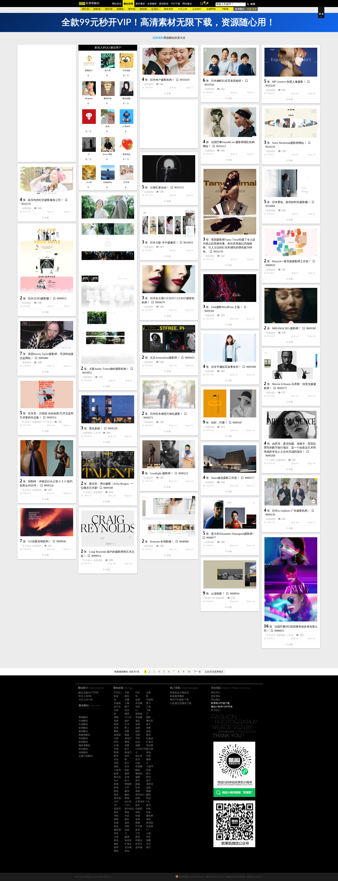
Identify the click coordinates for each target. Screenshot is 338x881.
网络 (116, 851)
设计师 (149, 749)
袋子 (148, 847)
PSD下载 (175, 3)
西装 (116, 773)
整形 (127, 812)
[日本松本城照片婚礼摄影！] (168, 394)
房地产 (128, 738)
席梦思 (149, 784)
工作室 (96, 433)
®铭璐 (225, 9)
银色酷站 (83, 741)
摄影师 (117, 829)
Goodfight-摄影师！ (161, 473)
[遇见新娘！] (107, 409)
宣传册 (149, 745)
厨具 (137, 759)
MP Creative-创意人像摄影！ (289, 81)
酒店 (137, 720)
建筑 (148, 794)
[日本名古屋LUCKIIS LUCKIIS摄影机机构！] (168, 279)
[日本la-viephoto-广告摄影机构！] (290, 492)
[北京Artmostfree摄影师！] (168, 339)
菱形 (127, 791)
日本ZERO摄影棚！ (40, 298)
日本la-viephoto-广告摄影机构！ (291, 510)
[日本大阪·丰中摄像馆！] (168, 223)
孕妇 (148, 819)
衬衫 (116, 759)
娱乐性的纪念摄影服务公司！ (46, 200)
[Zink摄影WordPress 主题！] (229, 288)
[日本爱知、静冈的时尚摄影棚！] (290, 183)
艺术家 (138, 826)
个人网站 (271, 460)
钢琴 (116, 847)
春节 (148, 780)
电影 (127, 770)
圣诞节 (117, 808)
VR (147, 801)
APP (127, 787)
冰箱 (137, 734)
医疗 (127, 749)
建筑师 (149, 815)
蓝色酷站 (83, 727)
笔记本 (138, 756)
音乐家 (128, 847)
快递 (137, 815)
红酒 (116, 745)
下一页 (197, 671)
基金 (116, 840)
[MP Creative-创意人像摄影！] (290, 62)
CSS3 (127, 805)
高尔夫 (117, 777)
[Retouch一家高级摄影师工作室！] (290, 242)
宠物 (116, 717)
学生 (148, 836)
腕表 (148, 759)
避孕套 (138, 713)
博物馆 (128, 784)
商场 (148, 752)
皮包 (127, 851)
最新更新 (168, 9)
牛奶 (148, 756)
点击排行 (196, 9)
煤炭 (116, 794)
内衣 (127, 710)
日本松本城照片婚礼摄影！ (166, 413)
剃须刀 (128, 752)
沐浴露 (138, 703)
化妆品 (149, 738)
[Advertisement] (46, 103)
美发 (116, 826)
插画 (116, 724)
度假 (116, 791)
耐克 (148, 734)
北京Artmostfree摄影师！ (165, 357)
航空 (148, 777)
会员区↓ (155, 9)
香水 (148, 773)
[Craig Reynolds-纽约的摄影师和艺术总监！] (107, 528)
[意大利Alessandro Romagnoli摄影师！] (229, 514)
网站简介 (215, 692)
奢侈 (127, 741)
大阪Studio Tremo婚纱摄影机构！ (109, 368)
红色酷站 (83, 724)
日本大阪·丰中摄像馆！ (164, 242)
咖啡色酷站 (84, 745)
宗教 (148, 727)
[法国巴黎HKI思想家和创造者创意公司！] (290, 579)
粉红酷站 (83, 749)
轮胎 (148, 770)
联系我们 (215, 710)
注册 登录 (252, 9)
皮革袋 (138, 847)
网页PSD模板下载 (179, 699)
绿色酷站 (83, 752)
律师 (116, 819)
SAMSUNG (141, 749)
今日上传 (182, 9)
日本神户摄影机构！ (162, 79)
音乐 (127, 766)
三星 (148, 706)
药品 (148, 798)
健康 (148, 791)
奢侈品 (138, 773)
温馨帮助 (211, 9)
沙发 (116, 710)
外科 (148, 808)
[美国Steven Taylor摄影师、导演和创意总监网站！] (46, 335)
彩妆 (116, 696)
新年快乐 (129, 808)
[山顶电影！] (229, 574)
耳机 (137, 706)
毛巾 (116, 780)
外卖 (127, 815)
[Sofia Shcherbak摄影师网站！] (290, 123)
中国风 (149, 699)
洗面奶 (117, 703)
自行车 (117, 706)
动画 (137, 724)
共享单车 (140, 801)
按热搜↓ (144, 9)
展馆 (127, 798)
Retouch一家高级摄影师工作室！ (291, 261)
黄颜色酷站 (84, 734)
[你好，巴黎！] (229, 403)
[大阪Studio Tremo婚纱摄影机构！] (107, 279)
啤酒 (116, 752)
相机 (116, 766)
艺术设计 (26, 422)
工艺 (137, 833)
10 (189, 671)
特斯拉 (138, 840)
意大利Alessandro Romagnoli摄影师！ (233, 533)
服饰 (127, 773)
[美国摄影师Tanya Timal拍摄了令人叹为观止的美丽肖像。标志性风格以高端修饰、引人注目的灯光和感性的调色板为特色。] (229, 202)
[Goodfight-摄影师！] (168, 454)
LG (136, 710)
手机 (127, 692)
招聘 (137, 812)
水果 (148, 692)
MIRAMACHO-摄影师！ (286, 328)
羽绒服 (138, 717)
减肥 (137, 777)
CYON (128, 717)
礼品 (137, 741)
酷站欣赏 (128, 3)
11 (202, 3)
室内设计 (140, 794)
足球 (127, 777)
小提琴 (149, 766)
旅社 (127, 819)
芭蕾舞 (138, 766)
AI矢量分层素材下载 (180, 703)
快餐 (148, 840)
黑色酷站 (83, 717)
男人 (127, 727)
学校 (116, 749)
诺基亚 (117, 734)
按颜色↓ (121, 9)
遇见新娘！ (96, 428)
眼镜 (137, 770)
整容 (116, 812)
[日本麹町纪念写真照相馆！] (229, 62)
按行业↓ (86, 9)
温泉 (137, 727)
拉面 (137, 763)
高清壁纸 (163, 3)
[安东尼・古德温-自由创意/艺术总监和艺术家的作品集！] (46, 394)
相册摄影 (149, 84)
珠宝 (127, 763)
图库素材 (140, 3)
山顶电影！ (218, 593)
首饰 (116, 763)
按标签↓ (97, 9)
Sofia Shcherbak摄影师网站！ (289, 142)
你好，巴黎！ (219, 422)
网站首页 (116, 3)
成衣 (127, 822)
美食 (116, 720)
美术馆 (117, 798)
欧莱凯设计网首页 (179, 692)
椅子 (127, 706)
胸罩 (127, 713)
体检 (137, 791)
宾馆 (116, 727)
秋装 (148, 812)
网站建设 (187, 3)
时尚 (116, 741)
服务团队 (215, 696)
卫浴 (116, 836)
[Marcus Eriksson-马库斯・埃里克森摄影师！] (290, 365)
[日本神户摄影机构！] (168, 61)
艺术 (127, 724)
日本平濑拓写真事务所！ (226, 366)
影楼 (116, 784)
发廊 (116, 822)
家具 (137, 829)
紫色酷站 (83, 731)
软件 (127, 756)
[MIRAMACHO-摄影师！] (290, 305)
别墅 (127, 731)
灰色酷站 (83, 738)
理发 (127, 826)
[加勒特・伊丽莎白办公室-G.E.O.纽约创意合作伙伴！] (46, 458)
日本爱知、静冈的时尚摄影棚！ (291, 202)
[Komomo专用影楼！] (168, 516)
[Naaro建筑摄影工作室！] (229, 459)
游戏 (137, 699)
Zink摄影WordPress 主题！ (227, 307)
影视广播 (210, 598)
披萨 (127, 720)
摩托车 (149, 720)
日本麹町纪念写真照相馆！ (227, 80)
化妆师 (149, 826)
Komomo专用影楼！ (162, 541)
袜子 (127, 780)
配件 (116, 756)
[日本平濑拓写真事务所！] (229, 348)
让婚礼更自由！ (159, 187)
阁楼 (137, 822)
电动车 (128, 840)
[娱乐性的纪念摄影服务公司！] (46, 181)
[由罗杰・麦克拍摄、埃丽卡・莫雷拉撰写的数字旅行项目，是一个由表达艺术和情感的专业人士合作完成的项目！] (290, 425)
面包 (148, 731)
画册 (127, 745)
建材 (127, 794)
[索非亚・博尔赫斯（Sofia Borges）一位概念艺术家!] (107, 465)
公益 (148, 833)
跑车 (127, 696)
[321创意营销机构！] (46, 522)
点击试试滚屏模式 (214, 671)
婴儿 (148, 703)
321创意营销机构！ (39, 541)
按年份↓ (132, 9)
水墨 (127, 699)
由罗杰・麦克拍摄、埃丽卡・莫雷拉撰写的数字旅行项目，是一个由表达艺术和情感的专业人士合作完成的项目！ (290, 447)
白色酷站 (83, 720)
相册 (137, 745)
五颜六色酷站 (86, 756)
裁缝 (127, 836)
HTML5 (118, 692)
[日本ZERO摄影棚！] (46, 260)
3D (115, 805)
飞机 (148, 710)
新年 (137, 780)
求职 (116, 815)
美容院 (149, 822)
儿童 (127, 703)
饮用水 (138, 844)
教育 (137, 836)
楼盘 (127, 734)
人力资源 (47, 422)
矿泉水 (149, 741)
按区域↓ (109, 9)
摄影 (148, 717)
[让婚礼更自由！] (168, 168)
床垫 (116, 787)
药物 (137, 798)
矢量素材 (152, 3)
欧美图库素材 (177, 696)
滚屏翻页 (239, 9)
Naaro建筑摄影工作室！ (225, 477)
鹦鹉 (116, 731)
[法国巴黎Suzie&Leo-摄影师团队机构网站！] (229, 122)
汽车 (137, 692)
